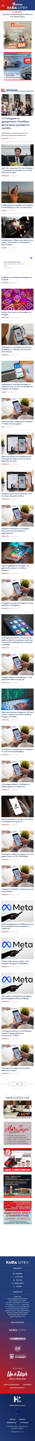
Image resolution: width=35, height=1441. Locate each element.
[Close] (33, 704)
